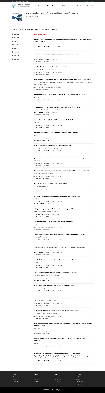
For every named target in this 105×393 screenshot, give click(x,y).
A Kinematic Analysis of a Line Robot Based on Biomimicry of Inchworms (53, 221)
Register (91, 1)
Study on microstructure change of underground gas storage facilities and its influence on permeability (61, 170)
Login (86, 1)
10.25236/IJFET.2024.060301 (42, 363)
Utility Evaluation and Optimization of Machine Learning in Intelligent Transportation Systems (59, 298)
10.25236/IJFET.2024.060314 (42, 191)
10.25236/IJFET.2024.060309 (42, 254)
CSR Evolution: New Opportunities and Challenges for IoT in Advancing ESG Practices (57, 353)
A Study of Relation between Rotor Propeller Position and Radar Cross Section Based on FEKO (59, 234)
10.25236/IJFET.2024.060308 (42, 267)
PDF (45, 46)
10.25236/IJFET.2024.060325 (42, 49)
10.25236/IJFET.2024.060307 (42, 280)
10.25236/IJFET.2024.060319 (42, 127)
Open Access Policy (80, 376)
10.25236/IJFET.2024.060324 (42, 61)
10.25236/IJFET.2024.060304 (42, 318)
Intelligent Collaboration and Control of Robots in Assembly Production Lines (54, 119)
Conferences (55, 5)
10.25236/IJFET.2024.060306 (42, 292)
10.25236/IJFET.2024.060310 (42, 242)
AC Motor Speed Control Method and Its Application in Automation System (54, 285)
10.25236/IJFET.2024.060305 (42, 305)
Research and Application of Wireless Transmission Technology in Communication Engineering (59, 94)
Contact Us (90, 5)
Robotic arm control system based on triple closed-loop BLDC (50, 183)
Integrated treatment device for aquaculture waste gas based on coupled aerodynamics (57, 259)
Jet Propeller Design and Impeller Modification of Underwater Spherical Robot (54, 209)
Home (14, 376)
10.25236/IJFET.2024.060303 (42, 333)
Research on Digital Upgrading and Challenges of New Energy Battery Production (56, 132)
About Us (37, 5)
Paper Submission (79, 5)
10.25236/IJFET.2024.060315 (42, 178)
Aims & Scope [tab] (29, 29)
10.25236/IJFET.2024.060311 (42, 229)
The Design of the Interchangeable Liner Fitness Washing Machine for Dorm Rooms (56, 310)
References (40, 46)
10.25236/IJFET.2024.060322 (42, 89)
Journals (46, 5)
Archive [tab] (21, 29)
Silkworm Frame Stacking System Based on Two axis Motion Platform (52, 145)
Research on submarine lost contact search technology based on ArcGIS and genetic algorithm (59, 247)
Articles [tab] (15, 29)
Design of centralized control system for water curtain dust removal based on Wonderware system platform (62, 79)
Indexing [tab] (37, 29)
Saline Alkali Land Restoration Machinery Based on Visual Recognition (53, 66)
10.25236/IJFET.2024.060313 (42, 203)
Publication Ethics (80, 381)
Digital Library (66, 5)
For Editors (57, 381)
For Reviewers (58, 379)
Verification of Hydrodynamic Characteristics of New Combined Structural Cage (55, 272)
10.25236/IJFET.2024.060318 (42, 140)
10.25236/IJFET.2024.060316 (42, 165)
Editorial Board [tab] (45, 29)
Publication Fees (79, 379)
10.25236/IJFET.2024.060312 (42, 216)
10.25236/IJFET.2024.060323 (42, 74)
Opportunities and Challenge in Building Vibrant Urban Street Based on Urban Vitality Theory (59, 158)
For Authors (57, 376)
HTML (48, 46)
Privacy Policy (79, 383)
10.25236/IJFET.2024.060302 (42, 348)
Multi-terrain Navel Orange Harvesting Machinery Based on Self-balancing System (56, 54)
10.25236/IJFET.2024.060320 (42, 114)
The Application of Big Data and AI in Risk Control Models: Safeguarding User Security (57, 107)
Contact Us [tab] (55, 29)
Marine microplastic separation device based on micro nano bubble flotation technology (57, 196)
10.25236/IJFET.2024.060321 (42, 102)
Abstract (35, 46)
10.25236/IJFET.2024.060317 (42, 152)
